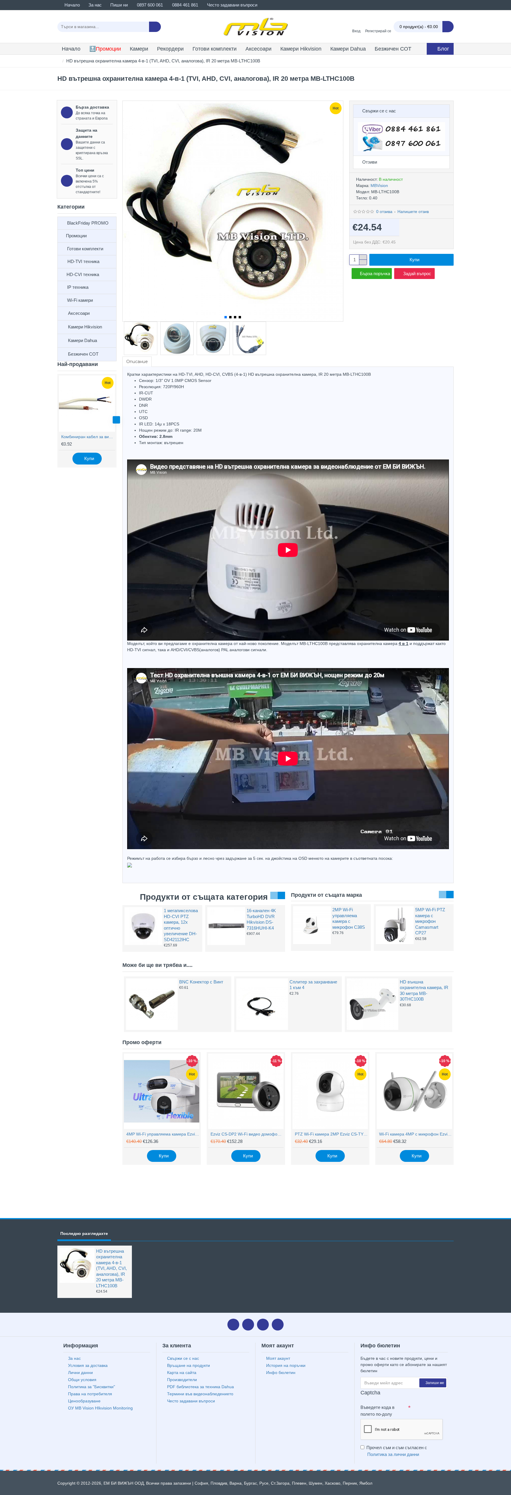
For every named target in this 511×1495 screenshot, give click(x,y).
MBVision (379, 185)
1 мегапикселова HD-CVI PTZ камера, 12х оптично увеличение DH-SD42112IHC (181, 925)
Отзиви (369, 162)
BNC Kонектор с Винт (201, 981)
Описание (137, 361)
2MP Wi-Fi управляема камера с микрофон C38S (348, 918)
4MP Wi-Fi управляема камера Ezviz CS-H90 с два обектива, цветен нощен (162, 1134)
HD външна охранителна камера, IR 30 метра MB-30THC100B (424, 990)
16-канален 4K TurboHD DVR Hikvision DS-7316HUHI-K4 (261, 919)
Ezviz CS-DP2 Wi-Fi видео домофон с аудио (247, 1134)
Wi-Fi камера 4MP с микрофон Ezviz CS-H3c (415, 1134)
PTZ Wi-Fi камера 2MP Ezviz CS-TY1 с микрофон (331, 1134)
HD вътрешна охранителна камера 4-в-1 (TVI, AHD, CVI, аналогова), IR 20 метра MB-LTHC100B (111, 1268)
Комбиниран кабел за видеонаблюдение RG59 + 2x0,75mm (88, 436)
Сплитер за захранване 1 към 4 (313, 984)
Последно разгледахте (84, 1233)
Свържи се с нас (379, 110)
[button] (57, 420)
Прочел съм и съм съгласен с (396, 1451)
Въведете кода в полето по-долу (377, 1411)
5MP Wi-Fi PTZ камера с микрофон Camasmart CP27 (430, 921)
